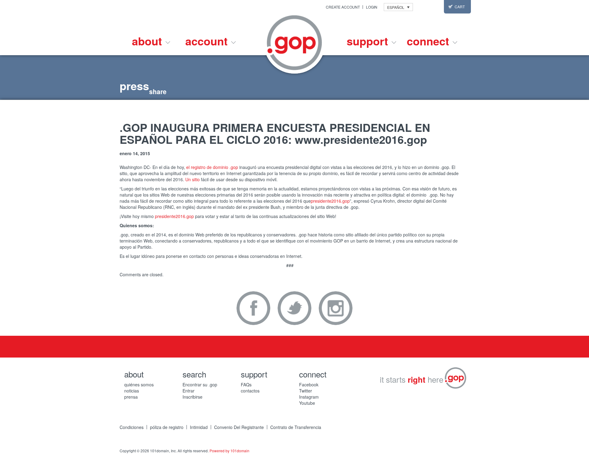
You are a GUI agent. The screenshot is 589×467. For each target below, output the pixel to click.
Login (371, 7)
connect (429, 41)
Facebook (253, 308)
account (208, 41)
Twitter (294, 308)
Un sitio (192, 179)
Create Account (343, 7)
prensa (131, 397)
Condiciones (132, 427)
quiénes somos (139, 384)
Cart (460, 6)
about (148, 41)
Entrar (188, 391)
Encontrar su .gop (200, 384)
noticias (131, 391)
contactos (250, 391)
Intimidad (199, 427)
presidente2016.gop (330, 201)
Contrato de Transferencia (295, 427)
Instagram (335, 308)
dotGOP (294, 43)
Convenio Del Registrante (239, 427)
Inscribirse (192, 397)
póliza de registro (166, 427)
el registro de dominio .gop (212, 167)
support (369, 41)
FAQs (246, 384)
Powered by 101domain (229, 450)
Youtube (307, 403)
